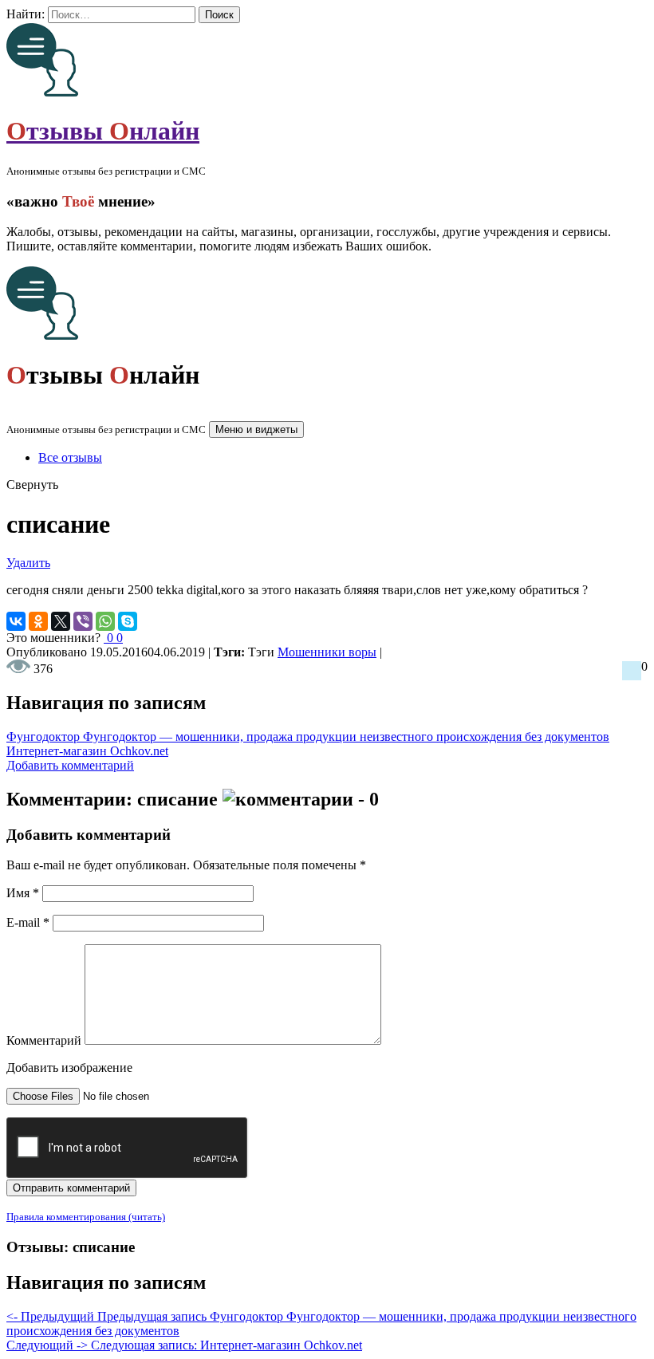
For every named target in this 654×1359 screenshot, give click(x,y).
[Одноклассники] (38, 621)
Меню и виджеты (256, 429)
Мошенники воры (327, 652)
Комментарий (43, 1040)
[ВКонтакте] (16, 621)
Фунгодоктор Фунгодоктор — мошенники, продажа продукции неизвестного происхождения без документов (307, 736)
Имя (22, 893)
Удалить (28, 562)
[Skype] (127, 621)
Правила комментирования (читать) (85, 1217)
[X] (60, 621)
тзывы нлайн (102, 130)
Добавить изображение (69, 1067)
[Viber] (83, 621)
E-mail (27, 922)
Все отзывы (70, 457)
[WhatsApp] (105, 621)
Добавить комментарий (70, 765)
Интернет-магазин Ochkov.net (87, 751)
